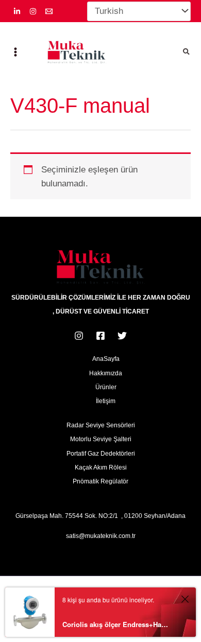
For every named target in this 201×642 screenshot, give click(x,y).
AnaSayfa (106, 358)
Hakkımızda (105, 373)
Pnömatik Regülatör (100, 481)
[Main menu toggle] (15, 52)
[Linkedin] (17, 11)
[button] (187, 52)
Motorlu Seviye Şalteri (100, 439)
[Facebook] (100, 335)
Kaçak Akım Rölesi (101, 467)
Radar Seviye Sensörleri (100, 425)
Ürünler (105, 387)
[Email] (49, 11)
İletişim (105, 401)
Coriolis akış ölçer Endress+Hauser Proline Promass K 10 (115, 624)
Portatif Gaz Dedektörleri (100, 453)
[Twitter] (122, 335)
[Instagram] (33, 11)
